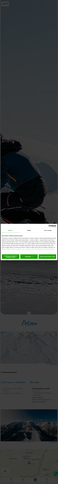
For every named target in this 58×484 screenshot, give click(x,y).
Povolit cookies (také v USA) (47, 256)
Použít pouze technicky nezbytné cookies (10, 256)
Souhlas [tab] (10, 230)
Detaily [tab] (29, 230)
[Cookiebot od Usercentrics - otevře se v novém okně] (49, 226)
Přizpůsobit (28, 256)
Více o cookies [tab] (48, 230)
